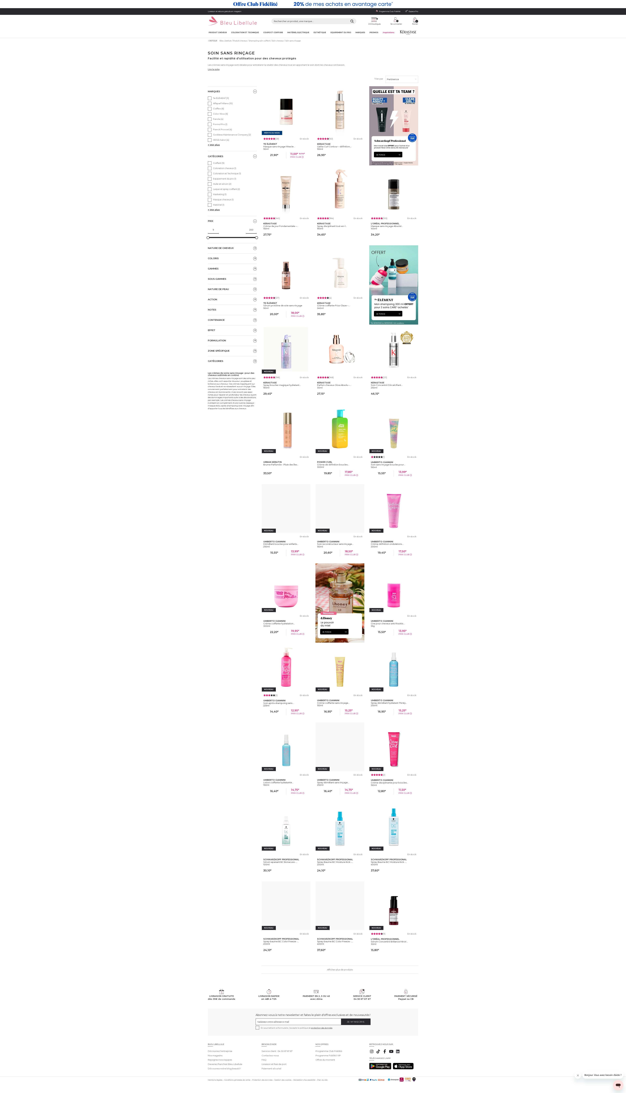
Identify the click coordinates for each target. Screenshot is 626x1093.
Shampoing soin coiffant (259, 41)
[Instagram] (371, 1053)
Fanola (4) (218, 119)
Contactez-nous (270, 1055)
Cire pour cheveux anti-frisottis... (388, 623)
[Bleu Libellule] (232, 21)
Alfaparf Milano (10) (223, 103)
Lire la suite (214, 69)
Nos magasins (215, 1055)
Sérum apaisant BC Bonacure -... (280, 862)
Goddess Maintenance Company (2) (232, 134)
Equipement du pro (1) (224, 178)
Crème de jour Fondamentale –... (280, 226)
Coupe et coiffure (273, 32)
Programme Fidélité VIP (328, 1055)
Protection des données (262, 1080)
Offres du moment (325, 1059)
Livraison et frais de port (274, 1064)
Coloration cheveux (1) (224, 168)
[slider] (208, 237)
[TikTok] (378, 1053)
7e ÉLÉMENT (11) (221, 98)
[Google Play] (380, 1068)
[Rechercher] (352, 21)
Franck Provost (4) (222, 129)
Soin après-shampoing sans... (278, 703)
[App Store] (403, 1068)
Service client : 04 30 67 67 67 (277, 1051)
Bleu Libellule (225, 41)
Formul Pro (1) (220, 124)
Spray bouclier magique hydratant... (282, 385)
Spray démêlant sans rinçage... (333, 782)
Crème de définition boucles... (333, 464)
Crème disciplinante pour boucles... (389, 782)
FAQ (264, 1059)
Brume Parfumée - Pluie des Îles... (280, 464)
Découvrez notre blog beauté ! (224, 1068)
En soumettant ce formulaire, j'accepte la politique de (296, 1028)
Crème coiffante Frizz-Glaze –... (333, 305)
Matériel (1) (218, 204)
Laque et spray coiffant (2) (226, 189)
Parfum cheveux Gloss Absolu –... (334, 385)
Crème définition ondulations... (387, 544)
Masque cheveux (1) (223, 199)
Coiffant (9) (218, 163)
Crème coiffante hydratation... (279, 623)
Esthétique (320, 32)
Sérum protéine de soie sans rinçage (282, 305)
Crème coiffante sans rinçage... (333, 703)
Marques (360, 32)
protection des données (321, 1028)
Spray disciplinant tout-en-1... (332, 226)
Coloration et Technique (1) (227, 173)
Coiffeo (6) (218, 108)
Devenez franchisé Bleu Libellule (225, 1064)
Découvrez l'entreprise (220, 1051)
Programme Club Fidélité (328, 1051)
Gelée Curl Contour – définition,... (334, 146)
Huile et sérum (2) (222, 184)
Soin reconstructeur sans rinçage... (335, 544)
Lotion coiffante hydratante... (278, 782)
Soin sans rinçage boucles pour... (388, 464)
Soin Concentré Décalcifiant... (386, 385)
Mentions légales (215, 1080)
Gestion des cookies (283, 1080)
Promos (374, 32)
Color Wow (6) (220, 113)
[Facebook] (384, 1053)
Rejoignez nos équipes (220, 1059)
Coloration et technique (245, 32)
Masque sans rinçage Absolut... (387, 226)
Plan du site (322, 1080)
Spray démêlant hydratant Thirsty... (389, 703)
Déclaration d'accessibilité (304, 1080)
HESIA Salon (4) (221, 140)
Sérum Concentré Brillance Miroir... (389, 941)
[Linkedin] (397, 1053)
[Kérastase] (408, 33)
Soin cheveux (278, 41)
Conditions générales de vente (237, 1080)
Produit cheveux (218, 32)
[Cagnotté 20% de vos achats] (313, 4)
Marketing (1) (219, 194)
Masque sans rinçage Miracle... (279, 146)
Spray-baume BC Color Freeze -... (281, 941)
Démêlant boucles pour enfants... (280, 544)
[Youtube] (391, 1053)
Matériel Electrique (298, 32)
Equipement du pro (341, 32)
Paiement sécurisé (271, 1068)
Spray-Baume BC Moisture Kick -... (335, 862)
